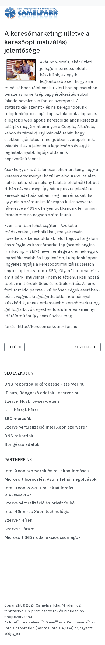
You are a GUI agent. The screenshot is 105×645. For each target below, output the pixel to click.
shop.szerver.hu (18, 616)
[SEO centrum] (31, 12)
